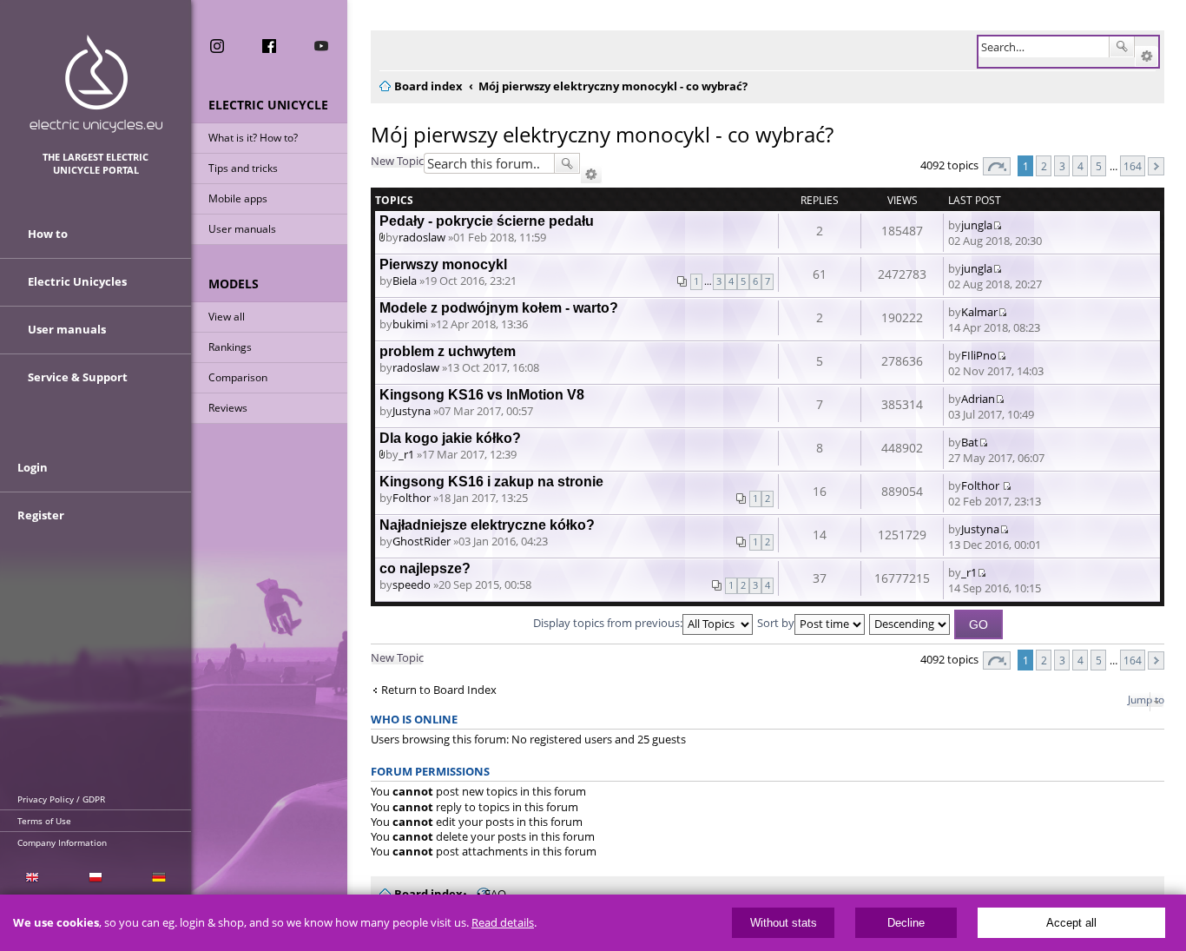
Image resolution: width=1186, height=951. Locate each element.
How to (48, 233)
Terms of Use (44, 821)
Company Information (62, 842)
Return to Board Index (439, 690)
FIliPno (979, 355)
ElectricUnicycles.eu (96, 84)
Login (32, 467)
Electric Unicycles (77, 281)
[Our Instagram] (217, 46)
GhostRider (421, 541)
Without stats (783, 922)
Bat (969, 442)
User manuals (242, 228)
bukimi (410, 324)
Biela (404, 280)
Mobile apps (237, 198)
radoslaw (422, 237)
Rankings (230, 347)
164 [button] (1132, 166)
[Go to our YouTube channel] (321, 46)
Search (1122, 46)
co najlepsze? (425, 568)
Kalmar (979, 312)
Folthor (411, 497)
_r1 (406, 454)
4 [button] (1080, 166)
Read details (502, 922)
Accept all (1071, 922)
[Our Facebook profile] (269, 46)
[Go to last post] (997, 225)
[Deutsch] (159, 877)
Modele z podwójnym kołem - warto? (498, 307)
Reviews (227, 407)
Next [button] (1156, 166)
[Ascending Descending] (910, 623)
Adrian (978, 398)
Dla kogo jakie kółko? (450, 438)
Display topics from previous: (607, 623)
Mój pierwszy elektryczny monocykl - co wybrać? (602, 134)
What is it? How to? (253, 137)
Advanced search (1146, 56)
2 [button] (1044, 166)
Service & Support (78, 377)
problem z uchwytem (447, 351)
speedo (411, 584)
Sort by (775, 623)
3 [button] (1062, 166)
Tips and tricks (243, 168)
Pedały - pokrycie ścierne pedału (486, 221)
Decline (906, 922)
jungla (976, 225)
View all (226, 316)
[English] (31, 877)
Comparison (237, 377)
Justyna (411, 411)
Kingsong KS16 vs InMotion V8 (481, 394)
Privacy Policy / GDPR (61, 799)
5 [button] (1099, 166)
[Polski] (95, 877)
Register (40, 515)
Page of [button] (997, 166)
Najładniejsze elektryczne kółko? (487, 525)
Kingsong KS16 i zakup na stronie (491, 481)
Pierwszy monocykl (443, 264)
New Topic (397, 160)
